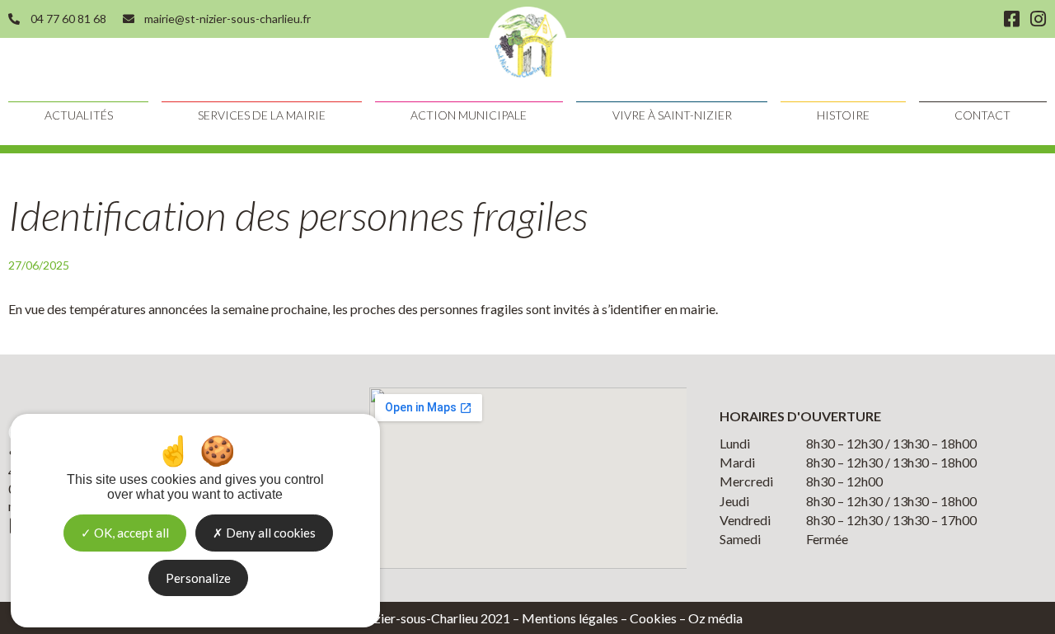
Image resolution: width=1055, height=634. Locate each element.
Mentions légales (570, 618)
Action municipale (468, 115)
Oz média (715, 618)
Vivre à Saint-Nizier (672, 115)
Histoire (843, 115)
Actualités (79, 115)
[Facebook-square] (1011, 19)
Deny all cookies (269, 532)
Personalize (198, 578)
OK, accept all (130, 532)
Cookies (653, 618)
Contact (982, 115)
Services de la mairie (262, 115)
